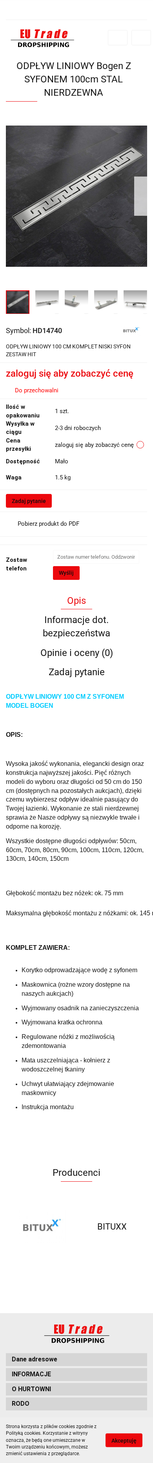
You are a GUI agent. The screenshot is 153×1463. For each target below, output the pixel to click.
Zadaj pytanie (29, 501)
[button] (76, 1359)
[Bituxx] (130, 330)
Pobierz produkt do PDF (48, 523)
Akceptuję (124, 1440)
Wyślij (66, 573)
